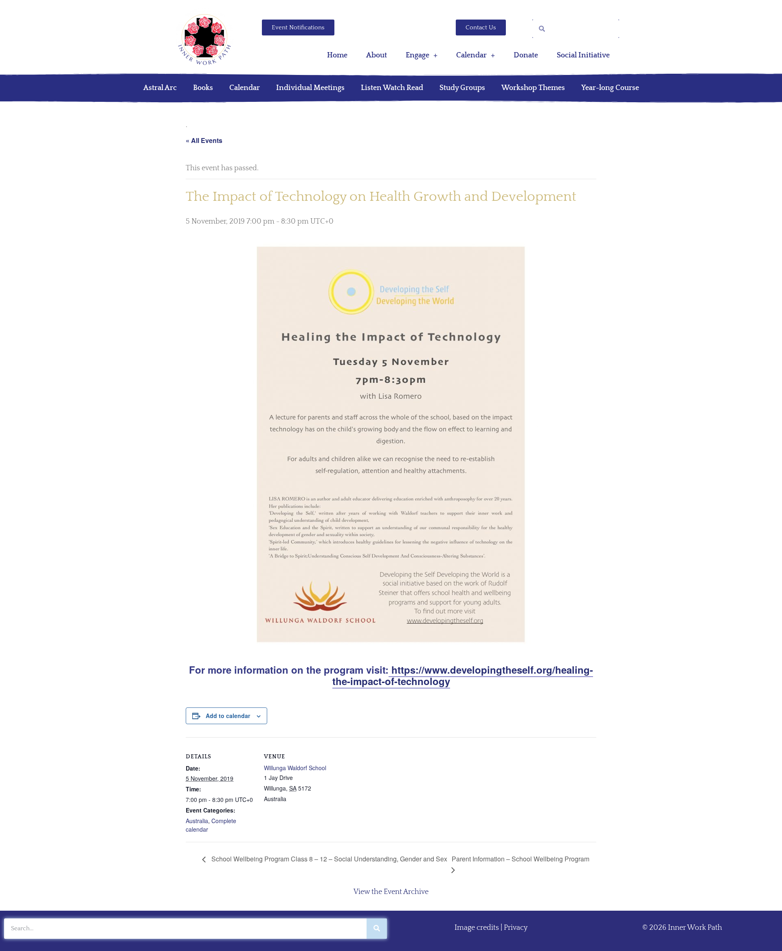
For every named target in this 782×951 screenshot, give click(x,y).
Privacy (515, 928)
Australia (197, 821)
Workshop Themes (533, 88)
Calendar (471, 55)
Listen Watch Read (392, 88)
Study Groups (462, 88)
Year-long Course (610, 88)
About (376, 55)
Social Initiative (583, 55)
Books (203, 88)
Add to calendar (228, 716)
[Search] (377, 928)
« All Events (204, 140)
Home (337, 55)
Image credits (477, 928)
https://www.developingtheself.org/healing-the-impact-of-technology (462, 675)
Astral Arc (160, 88)
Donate (526, 55)
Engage (417, 55)
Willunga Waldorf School (295, 768)
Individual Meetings (310, 88)
